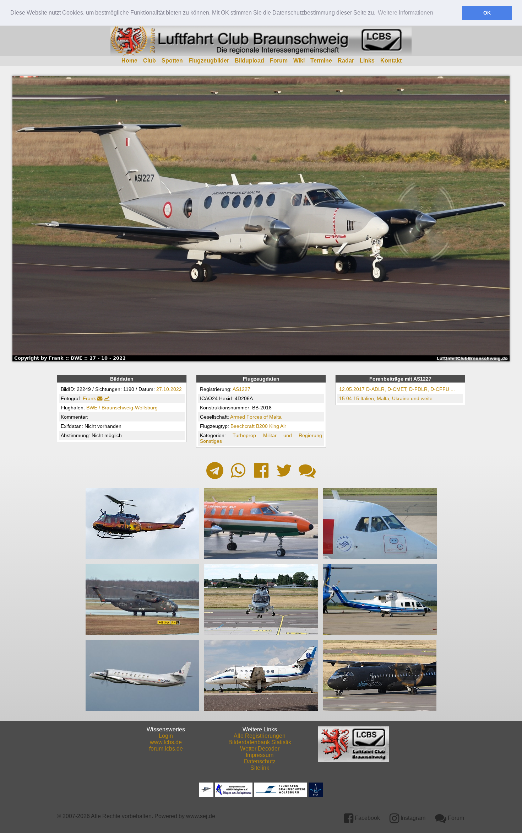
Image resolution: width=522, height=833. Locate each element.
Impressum (259, 755)
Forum (279, 61)
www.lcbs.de (166, 742)
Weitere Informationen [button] (405, 13)
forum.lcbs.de (166, 749)
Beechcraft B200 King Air (258, 426)
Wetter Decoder (259, 749)
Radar (346, 61)
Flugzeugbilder (209, 61)
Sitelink (259, 768)
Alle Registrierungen (260, 736)
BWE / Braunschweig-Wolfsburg (122, 407)
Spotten (172, 61)
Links (367, 61)
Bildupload (249, 61)
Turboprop (244, 435)
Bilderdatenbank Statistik (259, 742)
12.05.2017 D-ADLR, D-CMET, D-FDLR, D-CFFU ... (397, 389)
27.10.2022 (169, 389)
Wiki (299, 61)
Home (129, 61)
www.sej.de (200, 816)
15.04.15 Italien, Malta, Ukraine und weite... (388, 398)
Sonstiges (211, 441)
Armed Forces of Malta (256, 417)
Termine (321, 61)
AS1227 (241, 389)
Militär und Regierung (292, 435)
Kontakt (391, 61)
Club (149, 61)
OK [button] (487, 13)
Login (166, 736)
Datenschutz (260, 761)
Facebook (366, 818)
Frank (89, 398)
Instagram (412, 818)
